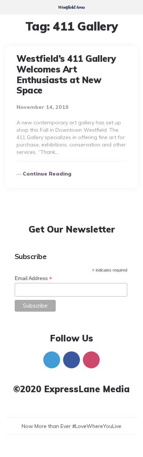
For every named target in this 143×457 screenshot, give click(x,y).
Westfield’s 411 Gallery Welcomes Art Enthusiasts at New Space (66, 74)
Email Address (33, 278)
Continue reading (47, 174)
